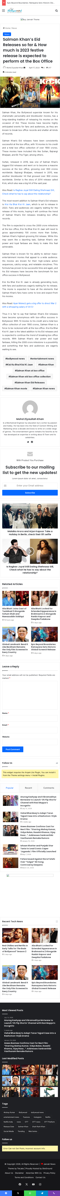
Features (26, 1117)
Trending (21, 1131)
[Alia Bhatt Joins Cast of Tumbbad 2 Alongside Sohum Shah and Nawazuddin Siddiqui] (15, 598)
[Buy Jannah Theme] (30, 19)
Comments (48, 788)
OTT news (36, 1122)
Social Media (9, 1131)
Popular (10, 788)
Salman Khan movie (16, 388)
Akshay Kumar (9, 1112)
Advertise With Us (34, 1173)
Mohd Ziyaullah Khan (15, 68)
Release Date (9, 1127)
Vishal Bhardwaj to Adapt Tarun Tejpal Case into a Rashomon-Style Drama (38, 816)
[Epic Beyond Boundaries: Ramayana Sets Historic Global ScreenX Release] (44, 634)
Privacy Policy (49, 1173)
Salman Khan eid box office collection (30, 376)
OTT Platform (49, 1122)
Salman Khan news (44, 388)
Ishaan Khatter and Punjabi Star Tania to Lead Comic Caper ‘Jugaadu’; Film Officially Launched (38, 848)
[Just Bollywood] (14, 10)
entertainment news (43, 358)
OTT (26, 1122)
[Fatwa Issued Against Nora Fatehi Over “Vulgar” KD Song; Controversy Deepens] (10, 863)
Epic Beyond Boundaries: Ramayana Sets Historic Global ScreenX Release (43, 647)
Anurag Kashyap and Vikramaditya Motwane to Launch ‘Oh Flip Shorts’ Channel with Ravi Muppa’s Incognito (38, 801)
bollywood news (16, 358)
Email (5, 725)
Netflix (47, 1117)
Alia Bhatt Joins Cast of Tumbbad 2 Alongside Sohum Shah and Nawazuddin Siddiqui (14, 612)
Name (5, 713)
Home (7, 28)
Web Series (32, 1131)
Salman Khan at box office (30, 370)
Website (5, 737)
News (14, 28)
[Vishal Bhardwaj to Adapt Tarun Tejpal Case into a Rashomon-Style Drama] (10, 817)
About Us (9, 1173)
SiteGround (47, 1168)
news (19, 1122)
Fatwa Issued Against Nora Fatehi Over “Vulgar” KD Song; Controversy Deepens (37, 862)
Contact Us (40, 1177)
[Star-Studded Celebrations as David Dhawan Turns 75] (11, 1092)
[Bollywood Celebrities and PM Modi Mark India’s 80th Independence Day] (49, 1092)
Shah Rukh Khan (38, 1127)
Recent (28, 788)
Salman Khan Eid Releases (30, 382)
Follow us (7, 1139)
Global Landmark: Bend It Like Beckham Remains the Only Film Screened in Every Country (15, 648)
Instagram (37, 1117)
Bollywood (23, 1112)
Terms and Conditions (24, 1177)
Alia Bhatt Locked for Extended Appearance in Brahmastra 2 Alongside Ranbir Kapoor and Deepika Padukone (43, 614)
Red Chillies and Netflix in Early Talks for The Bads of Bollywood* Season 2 (15, 948)
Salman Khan (47, 364)
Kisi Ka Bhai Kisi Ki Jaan (17, 204)
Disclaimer (19, 1173)
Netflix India (8, 1122)
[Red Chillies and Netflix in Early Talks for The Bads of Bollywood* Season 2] (15, 935)
